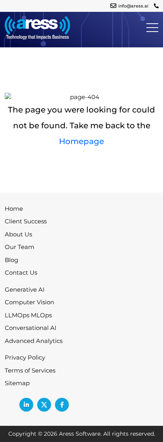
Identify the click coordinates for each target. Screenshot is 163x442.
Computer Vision (29, 302)
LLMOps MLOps (28, 315)
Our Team (19, 247)
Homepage (81, 141)
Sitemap (17, 383)
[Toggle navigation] (152, 27)
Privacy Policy (25, 357)
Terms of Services (30, 370)
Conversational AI (31, 328)
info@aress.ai (133, 6)
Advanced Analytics (34, 341)
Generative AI (25, 289)
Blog (11, 260)
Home (14, 208)
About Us (18, 234)
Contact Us (21, 272)
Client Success (26, 221)
